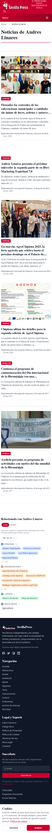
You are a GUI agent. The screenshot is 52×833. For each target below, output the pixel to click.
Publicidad (7, 790)
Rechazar (14, 827)
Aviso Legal (7, 742)
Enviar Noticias (9, 798)
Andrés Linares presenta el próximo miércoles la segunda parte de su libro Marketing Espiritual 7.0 (25, 167)
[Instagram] (13, 653)
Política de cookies (18, 821)
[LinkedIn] (18, 653)
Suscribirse (26, 775)
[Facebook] (3, 653)
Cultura (5, 697)
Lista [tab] (5, 524)
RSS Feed (6, 709)
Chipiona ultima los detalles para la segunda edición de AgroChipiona (23, 331)
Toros (4, 690)
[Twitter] (8, 653)
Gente (5, 682)
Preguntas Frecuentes (12, 794)
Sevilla (5, 674)
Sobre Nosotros (9, 722)
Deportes (6, 686)
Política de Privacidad (12, 730)
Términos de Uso (10, 738)
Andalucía (7, 678)
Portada (5, 666)
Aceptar (38, 827)
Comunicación (8, 693)
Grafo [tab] (13, 524)
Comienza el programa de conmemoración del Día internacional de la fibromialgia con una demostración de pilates (24, 374)
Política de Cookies (10, 734)
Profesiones (7, 701)
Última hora (7, 670)
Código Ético (8, 726)
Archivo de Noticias (11, 705)
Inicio (3, 24)
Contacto (6, 746)
